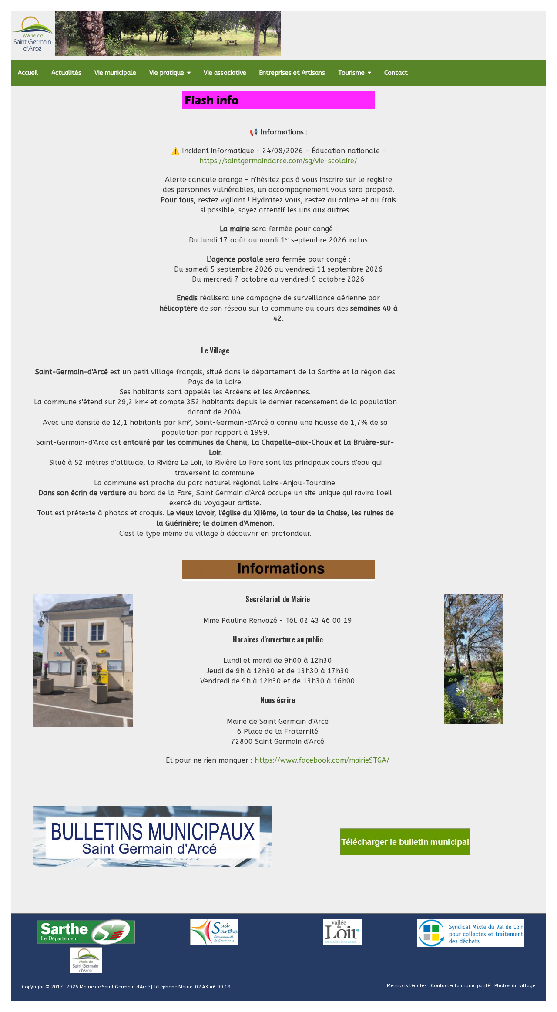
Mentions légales (407, 985)
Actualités (66, 73)
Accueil (28, 73)
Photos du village (514, 985)
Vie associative (225, 73)
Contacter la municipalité (460, 985)
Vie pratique (166, 73)
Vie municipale (115, 73)
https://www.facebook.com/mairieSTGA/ (322, 760)
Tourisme (351, 73)
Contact (396, 73)
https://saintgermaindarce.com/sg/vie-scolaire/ (278, 161)
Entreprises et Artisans (292, 73)
